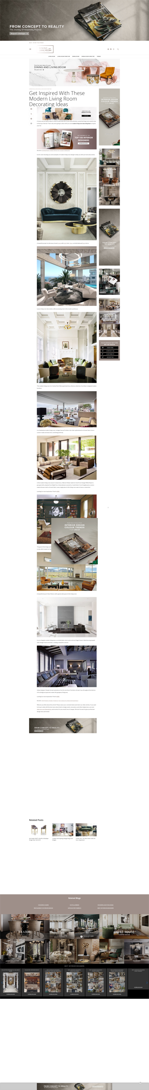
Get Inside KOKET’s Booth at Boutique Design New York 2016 (38, 839)
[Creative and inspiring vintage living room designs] (62, 829)
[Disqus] (63, 755)
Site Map (34, 42)
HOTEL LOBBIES (74, 905)
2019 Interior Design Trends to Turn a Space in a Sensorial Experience (60, 700)
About (30, 42)
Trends (99, 56)
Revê (83, 243)
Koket (59, 243)
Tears (71, 243)
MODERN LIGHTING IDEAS (105, 905)
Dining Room (75, 56)
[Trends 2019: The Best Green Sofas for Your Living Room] (86, 829)
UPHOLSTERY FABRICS (74, 908)
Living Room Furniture (63, 56)
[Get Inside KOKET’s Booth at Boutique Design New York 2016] (39, 829)
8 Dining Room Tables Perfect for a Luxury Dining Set (56, 150)
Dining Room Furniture (88, 56)
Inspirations (32, 88)
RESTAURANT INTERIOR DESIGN (43, 908)
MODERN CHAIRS (43, 905)
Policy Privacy (40, 42)
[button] (147, 983)
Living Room (51, 56)
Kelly (65, 243)
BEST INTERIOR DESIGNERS (106, 908)
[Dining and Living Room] (47, 49)
